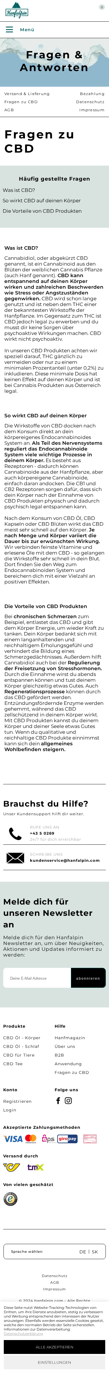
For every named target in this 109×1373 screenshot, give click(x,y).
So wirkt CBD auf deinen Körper (42, 200)
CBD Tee (13, 1063)
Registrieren (17, 1101)
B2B (59, 1055)
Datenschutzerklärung (23, 1333)
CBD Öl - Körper (22, 1037)
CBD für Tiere (19, 1055)
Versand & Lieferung (27, 93)
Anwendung (68, 1063)
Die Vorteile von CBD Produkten (42, 211)
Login (9, 1110)
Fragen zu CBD (21, 101)
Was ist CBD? (19, 190)
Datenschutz (90, 101)
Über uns (65, 1046)
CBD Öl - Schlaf (21, 1046)
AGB (9, 110)
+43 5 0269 (42, 833)
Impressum (92, 110)
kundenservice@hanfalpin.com (65, 860)
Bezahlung (92, 93)
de (82, 1252)
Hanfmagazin (70, 1037)
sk (95, 1252)
